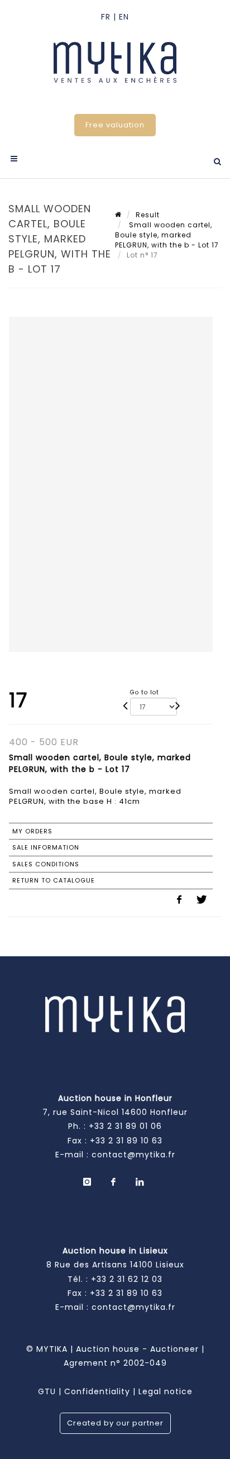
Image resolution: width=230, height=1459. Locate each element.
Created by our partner (115, 1423)
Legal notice (165, 1391)
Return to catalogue (53, 880)
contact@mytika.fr (133, 1154)
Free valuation (115, 125)
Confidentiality (97, 1391)
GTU (47, 1391)
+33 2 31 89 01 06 (125, 1126)
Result (148, 215)
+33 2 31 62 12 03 (126, 1279)
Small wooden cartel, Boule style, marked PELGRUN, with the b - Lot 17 (167, 235)
